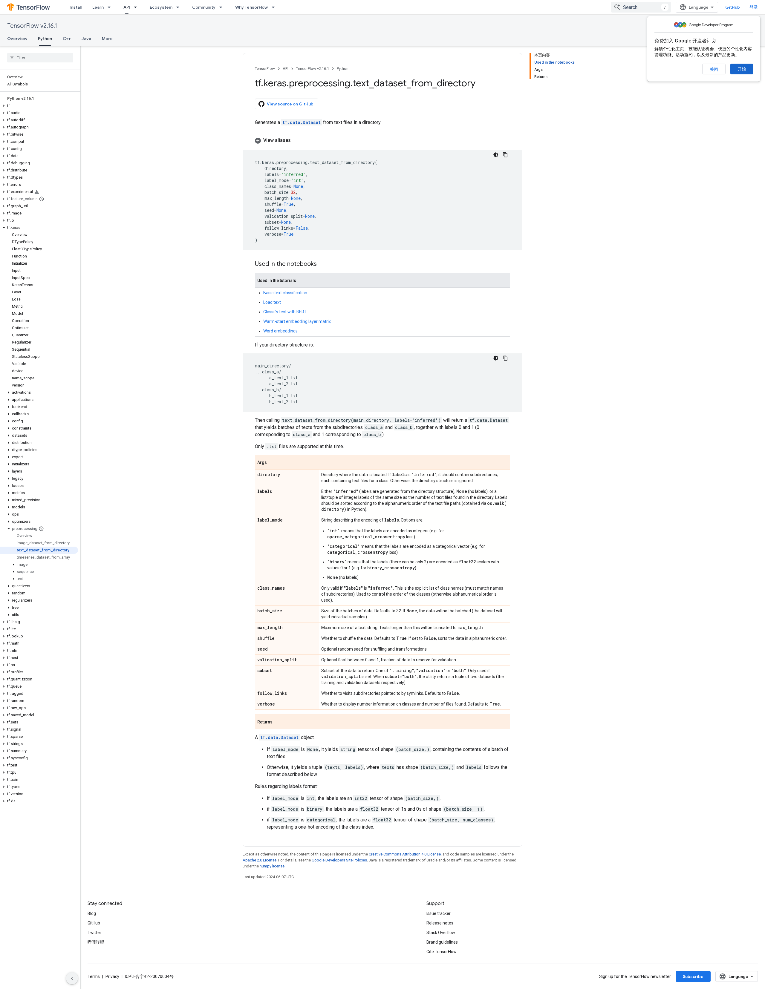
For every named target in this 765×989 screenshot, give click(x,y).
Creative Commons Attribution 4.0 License (405, 854)
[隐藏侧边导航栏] (72, 978)
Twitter (94, 932)
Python (45, 38)
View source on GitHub (290, 104)
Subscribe (693, 976)
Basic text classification (285, 292)
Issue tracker (438, 913)
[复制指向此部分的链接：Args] (273, 462)
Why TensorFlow (251, 7)
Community (203, 7)
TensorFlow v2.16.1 (32, 26)
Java (86, 38)
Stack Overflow (440, 932)
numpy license (272, 866)
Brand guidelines (442, 942)
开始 (742, 69)
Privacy (112, 976)
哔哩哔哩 (96, 942)
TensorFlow (265, 68)
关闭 (714, 69)
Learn (98, 7)
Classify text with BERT (285, 311)
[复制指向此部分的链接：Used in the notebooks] (323, 264)
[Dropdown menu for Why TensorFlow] (275, 7)
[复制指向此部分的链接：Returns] (278, 722)
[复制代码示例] (505, 155)
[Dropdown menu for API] (137, 7)
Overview (17, 38)
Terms (94, 976)
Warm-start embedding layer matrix (297, 321)
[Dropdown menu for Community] (222, 7)
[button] (39, 105)
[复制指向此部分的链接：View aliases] (297, 140)
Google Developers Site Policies (339, 860)
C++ (67, 38)
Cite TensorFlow (441, 951)
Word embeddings (280, 331)
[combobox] (641, 7)
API (126, 7)
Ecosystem (161, 7)
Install (76, 7)
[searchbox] (40, 57)
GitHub (732, 7)
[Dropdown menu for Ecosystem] (179, 7)
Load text (272, 302)
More (107, 38)
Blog (92, 913)
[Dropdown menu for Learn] (111, 7)
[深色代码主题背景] (496, 155)
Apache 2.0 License (259, 860)
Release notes (439, 923)
